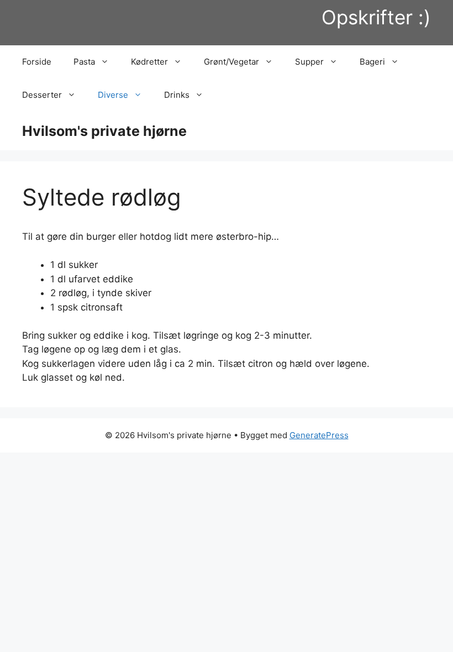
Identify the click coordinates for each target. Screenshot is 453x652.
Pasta (84, 61)
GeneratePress (319, 435)
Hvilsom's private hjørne (104, 131)
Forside (36, 61)
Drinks (176, 95)
